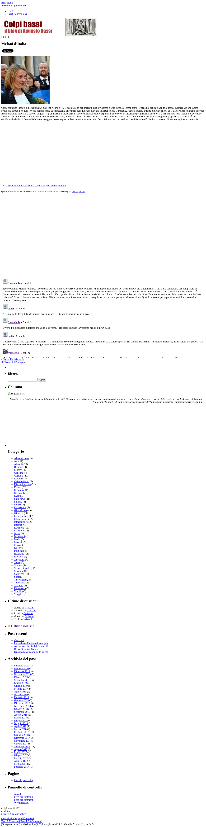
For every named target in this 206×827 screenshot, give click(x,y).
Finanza (18, 501)
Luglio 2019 (20, 683)
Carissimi (29, 607)
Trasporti (18, 585)
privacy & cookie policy (13, 814)
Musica (18, 545)
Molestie (18, 542)
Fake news (19, 498)
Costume (18, 475)
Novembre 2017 (22, 740)
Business (18, 467)
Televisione (20, 579)
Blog (10, 11)
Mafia (17, 533)
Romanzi (18, 556)
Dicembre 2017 (22, 737)
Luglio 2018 (20, 717)
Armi (16, 461)
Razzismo (19, 553)
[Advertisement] (32, 426)
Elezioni (18, 493)
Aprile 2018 (20, 726)
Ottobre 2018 (21, 709)
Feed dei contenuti (23, 797)
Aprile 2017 (20, 761)
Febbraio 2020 (21, 665)
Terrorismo (19, 582)
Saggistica (19, 559)
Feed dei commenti (23, 799)
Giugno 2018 (21, 720)
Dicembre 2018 (22, 703)
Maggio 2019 (21, 688)
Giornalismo (20, 510)
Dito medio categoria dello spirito (31, 652)
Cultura (18, 478)
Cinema (18, 469)
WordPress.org (21, 802)
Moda (17, 539)
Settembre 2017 (22, 746)
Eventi (17, 495)
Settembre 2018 (22, 711)
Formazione (20, 507)
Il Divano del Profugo (12, 362)
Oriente (18, 548)
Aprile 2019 (20, 691)
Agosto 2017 (20, 749)
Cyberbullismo (21, 481)
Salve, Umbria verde (13, 359)
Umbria (62, 185)
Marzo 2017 (20, 763)
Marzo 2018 (20, 729)
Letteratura (19, 530)
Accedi (17, 794)
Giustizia (18, 513)
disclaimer (6, 811)
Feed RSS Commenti (31, 821)
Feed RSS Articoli (10, 821)
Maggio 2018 (21, 723)
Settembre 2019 (22, 680)
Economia (19, 490)
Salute (17, 562)
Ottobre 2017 (21, 743)
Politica (82, 191)
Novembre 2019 (22, 674)
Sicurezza (19, 574)
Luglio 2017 (20, 752)
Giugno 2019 (21, 685)
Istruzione (19, 527)
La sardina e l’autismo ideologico (31, 643)
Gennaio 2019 (21, 700)
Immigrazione (21, 516)
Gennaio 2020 (21, 668)
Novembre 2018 (22, 706)
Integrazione (20, 522)
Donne (75, 191)
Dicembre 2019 (22, 671)
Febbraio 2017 (21, 766)
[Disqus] (103, 235)
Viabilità (18, 591)
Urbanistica (20, 588)
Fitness (17, 504)
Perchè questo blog (17, 14)
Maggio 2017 (21, 758)
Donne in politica (15, 185)
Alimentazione (21, 458)
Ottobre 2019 (21, 677)
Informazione (21, 519)
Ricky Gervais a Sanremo (27, 649)
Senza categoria (22, 568)
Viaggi (17, 594)
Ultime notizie (22, 626)
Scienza (18, 565)
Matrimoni (19, 536)
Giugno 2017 (21, 755)
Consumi (18, 472)
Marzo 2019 (20, 694)
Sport (17, 576)
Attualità (18, 464)
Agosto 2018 (20, 714)
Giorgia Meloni (49, 185)
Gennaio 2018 (21, 735)
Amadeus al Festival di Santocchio (31, 646)
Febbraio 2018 (21, 732)
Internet (18, 524)
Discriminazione (22, 484)
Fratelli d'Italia (32, 185)
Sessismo (18, 571)
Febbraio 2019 (21, 697)
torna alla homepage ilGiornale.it (17, 818)
